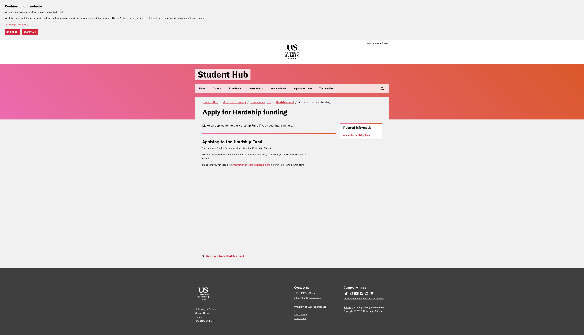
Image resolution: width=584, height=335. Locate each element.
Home (202, 88)
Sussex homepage (374, 43)
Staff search (300, 318)
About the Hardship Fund (356, 135)
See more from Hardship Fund (225, 256)
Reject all (12, 32)
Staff (386, 43)
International (256, 88)
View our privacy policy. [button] (17, 24)
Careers (217, 88)
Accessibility (300, 314)
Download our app (353, 298)
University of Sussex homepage (310, 306)
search (382, 88)
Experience (235, 88)
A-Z (295, 310)
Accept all (30, 32)
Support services (302, 88)
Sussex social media (373, 298)
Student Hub (223, 74)
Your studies (326, 88)
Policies (347, 307)
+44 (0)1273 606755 (305, 292)
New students (278, 88)
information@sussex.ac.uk (307, 297)
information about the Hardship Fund (251, 164)
